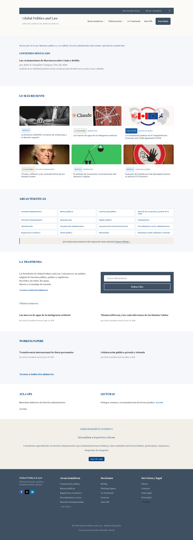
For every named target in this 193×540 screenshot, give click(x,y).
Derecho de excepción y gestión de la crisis (153, 213)
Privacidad (146, 497)
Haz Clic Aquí (96, 459)
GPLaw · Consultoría (154, 11)
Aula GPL (148, 21)
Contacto (145, 488)
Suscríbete (163, 21)
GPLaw (144, 483)
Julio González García (131, 11)
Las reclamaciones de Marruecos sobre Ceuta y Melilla (49, 60)
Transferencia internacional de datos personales (46, 352)
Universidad (104, 233)
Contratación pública (107, 212)
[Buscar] (170, 11)
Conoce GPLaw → (123, 242)
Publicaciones (115, 21)
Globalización (27, 226)
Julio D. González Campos (38, 64)
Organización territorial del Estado (113, 226)
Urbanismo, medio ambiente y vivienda (154, 233)
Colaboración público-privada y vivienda (123, 352)
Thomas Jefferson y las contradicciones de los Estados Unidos (134, 315)
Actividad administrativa (31, 212)
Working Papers (108, 488)
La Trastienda (133, 21)
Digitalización (66, 220)
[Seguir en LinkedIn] (32, 492)
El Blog (104, 483)
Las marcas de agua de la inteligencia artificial (44, 315)
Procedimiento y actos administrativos (154, 226)
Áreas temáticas (95, 21)
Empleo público (105, 220)
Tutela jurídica (66, 233)
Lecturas (105, 497)
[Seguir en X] (27, 492)
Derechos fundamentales (31, 220)
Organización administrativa (72, 226)
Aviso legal (146, 493)
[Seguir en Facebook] (21, 492)
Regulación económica (30, 233)
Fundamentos (143, 220)
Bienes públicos (66, 212)
